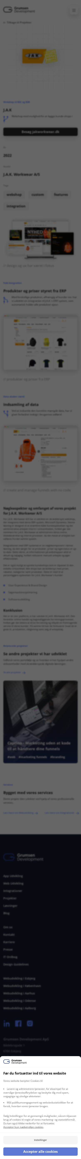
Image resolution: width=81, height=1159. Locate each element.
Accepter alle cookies (40, 1151)
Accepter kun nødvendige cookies (23, 1127)
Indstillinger (40, 1139)
